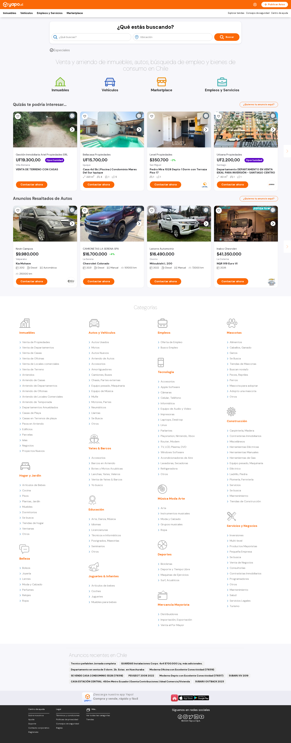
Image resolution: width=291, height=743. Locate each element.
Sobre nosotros (36, 715)
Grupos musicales (172, 524)
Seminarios (98, 546)
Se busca (28, 517)
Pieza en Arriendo (33, 423)
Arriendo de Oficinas (34, 391)
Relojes (26, 595)
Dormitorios (29, 512)
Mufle (94, 396)
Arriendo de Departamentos (39, 385)
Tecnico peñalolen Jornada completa (93, 663)
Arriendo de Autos (102, 358)
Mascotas (234, 333)
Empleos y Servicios (49, 13)
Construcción (237, 421)
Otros (25, 534)
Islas (24, 440)
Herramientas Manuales (244, 452)
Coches (96, 591)
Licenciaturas (99, 530)
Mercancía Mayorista (173, 605)
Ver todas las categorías (98, 715)
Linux (164, 425)
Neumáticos (98, 407)
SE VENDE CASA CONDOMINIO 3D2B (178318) (97, 675)
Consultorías (237, 568)
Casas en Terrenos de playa (39, 418)
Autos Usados (100, 342)
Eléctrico (235, 468)
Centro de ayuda (279, 13)
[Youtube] (201, 716)
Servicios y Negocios (242, 526)
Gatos (233, 353)
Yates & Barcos (100, 448)
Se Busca (97, 418)
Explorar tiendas (236, 13)
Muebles (27, 507)
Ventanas (28, 528)
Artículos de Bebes (33, 485)
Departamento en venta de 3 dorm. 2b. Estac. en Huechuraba (107, 669)
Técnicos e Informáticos (106, 535)
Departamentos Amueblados (40, 407)
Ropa (25, 600)
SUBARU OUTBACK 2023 (209, 681)
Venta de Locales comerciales (40, 364)
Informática (168, 403)
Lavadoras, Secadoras (174, 463)
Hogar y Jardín (30, 476)
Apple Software (170, 387)
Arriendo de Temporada (37, 402)
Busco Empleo (169, 347)
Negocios (28, 445)
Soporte (32, 723)
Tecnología (166, 372)
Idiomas (96, 524)
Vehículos (26, 13)
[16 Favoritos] (152, 116)
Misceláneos (237, 441)
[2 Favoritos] (219, 116)
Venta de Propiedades (36, 342)
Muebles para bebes (104, 602)
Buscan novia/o (239, 369)
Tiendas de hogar (33, 523)
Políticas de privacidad (67, 719)
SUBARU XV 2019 (238, 675)
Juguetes (97, 596)
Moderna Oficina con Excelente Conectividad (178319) (182, 669)
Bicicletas (166, 564)
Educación (96, 509)
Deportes (165, 554)
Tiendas (90, 719)
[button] (72, 129)
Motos (95, 347)
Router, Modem (170, 441)
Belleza (24, 559)
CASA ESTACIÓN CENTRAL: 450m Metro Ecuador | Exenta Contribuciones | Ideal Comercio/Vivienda (130, 681)
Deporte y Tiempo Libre (175, 569)
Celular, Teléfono (171, 398)
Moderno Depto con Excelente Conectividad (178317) (191, 675)
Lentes (26, 579)
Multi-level (236, 540)
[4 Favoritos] (85, 116)
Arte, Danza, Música (103, 519)
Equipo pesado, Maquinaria (108, 385)
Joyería (26, 573)
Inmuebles (9, 13)
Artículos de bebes (103, 585)
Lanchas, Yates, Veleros (105, 474)
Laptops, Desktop (172, 419)
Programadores (239, 579)
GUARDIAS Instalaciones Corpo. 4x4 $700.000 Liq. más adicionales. (162, 663)
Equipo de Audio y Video (176, 408)
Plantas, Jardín (31, 501)
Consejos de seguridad (257, 13)
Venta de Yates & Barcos (106, 479)
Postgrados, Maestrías (105, 540)
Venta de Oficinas (33, 358)
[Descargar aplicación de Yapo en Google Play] (201, 697)
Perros (234, 380)
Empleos (164, 333)
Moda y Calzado (32, 584)
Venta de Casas (32, 353)
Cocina (26, 490)
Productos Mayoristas (243, 546)
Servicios (235, 485)
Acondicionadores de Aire (177, 458)
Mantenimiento (239, 496)
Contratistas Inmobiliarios (245, 436)
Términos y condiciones (67, 715)
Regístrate (33, 732)
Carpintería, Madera (242, 430)
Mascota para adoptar (244, 385)
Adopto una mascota (243, 391)
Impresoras (167, 414)
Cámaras (166, 392)
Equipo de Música (102, 391)
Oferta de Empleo (171, 342)
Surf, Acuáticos (170, 580)
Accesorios (98, 364)
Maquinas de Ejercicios (175, 575)
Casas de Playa (31, 413)
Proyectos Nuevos (33, 451)
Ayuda (31, 719)
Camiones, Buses (101, 375)
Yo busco (97, 485)
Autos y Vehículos (102, 333)
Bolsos (26, 568)
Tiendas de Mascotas (243, 364)
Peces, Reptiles (239, 375)
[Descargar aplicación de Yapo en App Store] (186, 697)
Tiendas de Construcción (245, 501)
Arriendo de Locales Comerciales (42, 396)
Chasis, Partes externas (105, 380)
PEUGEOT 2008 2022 (141, 675)
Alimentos (236, 342)
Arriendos (28, 375)
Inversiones (237, 535)
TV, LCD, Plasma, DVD (173, 447)
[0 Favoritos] (18, 116)
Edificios (27, 429)
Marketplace (75, 13)
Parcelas (27, 434)
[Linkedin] (196, 716)
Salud (233, 595)
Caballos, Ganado (240, 347)
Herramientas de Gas (243, 458)
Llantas (95, 413)
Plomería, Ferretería (241, 479)
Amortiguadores (101, 369)
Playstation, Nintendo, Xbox (178, 436)
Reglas (59, 728)
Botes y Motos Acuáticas (107, 468)
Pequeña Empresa (241, 551)
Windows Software (172, 452)
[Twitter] (190, 716)
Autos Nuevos (100, 353)
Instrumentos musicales (175, 513)
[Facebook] (180, 716)
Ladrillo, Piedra (238, 474)
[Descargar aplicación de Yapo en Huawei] (174, 698)
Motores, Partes (101, 402)
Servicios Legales (240, 600)
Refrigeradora (169, 468)
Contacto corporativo (38, 728)
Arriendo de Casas (33, 380)
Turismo (234, 606)
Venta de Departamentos (38, 347)
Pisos (25, 496)
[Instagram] (185, 716)
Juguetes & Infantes (104, 576)
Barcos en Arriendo (103, 463)
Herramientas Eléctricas (244, 447)
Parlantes (166, 430)
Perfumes (28, 590)
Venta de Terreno (33, 369)
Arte (163, 508)
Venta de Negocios (241, 562)
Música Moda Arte (171, 499)
